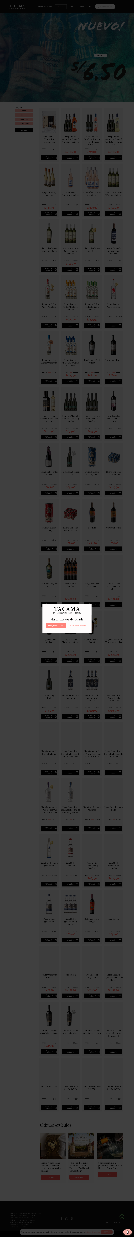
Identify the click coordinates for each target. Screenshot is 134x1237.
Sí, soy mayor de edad (56, 626)
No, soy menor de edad (77, 626)
